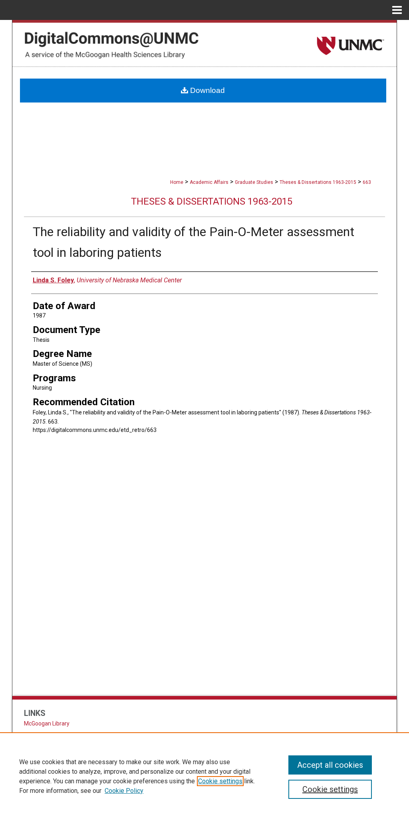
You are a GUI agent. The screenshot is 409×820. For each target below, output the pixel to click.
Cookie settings (220, 781)
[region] (204, 776)
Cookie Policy (124, 790)
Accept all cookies (330, 765)
